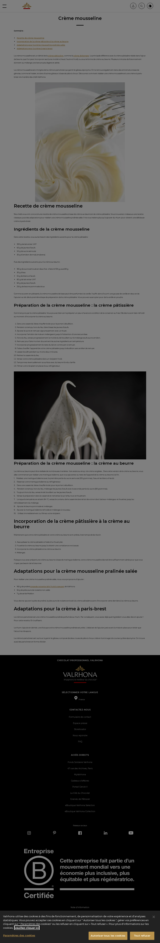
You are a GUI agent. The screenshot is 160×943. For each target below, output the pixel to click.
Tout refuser (142, 935)
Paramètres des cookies (19, 935)
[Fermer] (153, 917)
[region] (80, 927)
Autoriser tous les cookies (108, 935)
